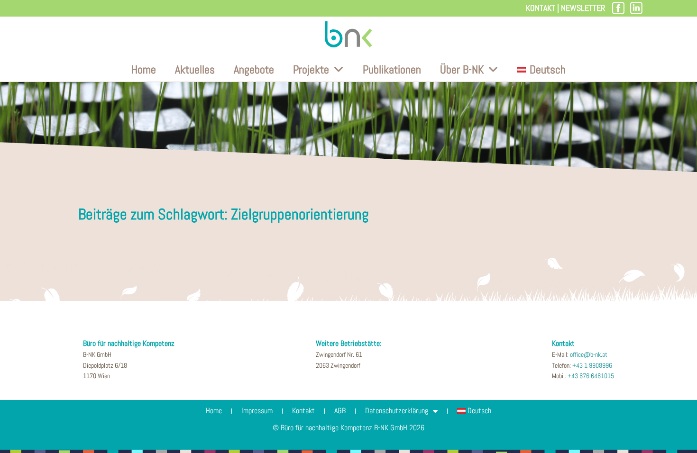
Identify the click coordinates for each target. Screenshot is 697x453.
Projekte (311, 69)
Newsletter (583, 7)
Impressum (257, 411)
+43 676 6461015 (591, 375)
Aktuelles (195, 69)
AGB (340, 411)
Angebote (254, 69)
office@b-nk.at (588, 354)
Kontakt (540, 7)
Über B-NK (462, 69)
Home (143, 69)
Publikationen (392, 69)
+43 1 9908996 (592, 365)
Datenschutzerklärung (396, 411)
